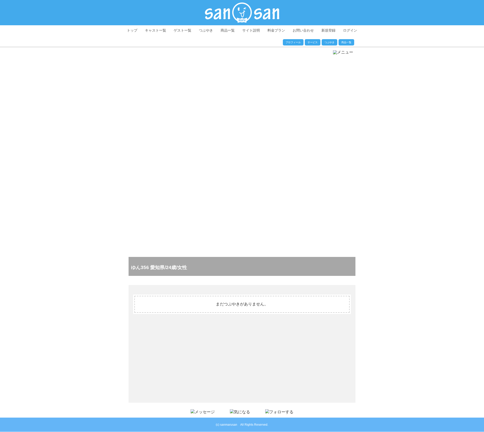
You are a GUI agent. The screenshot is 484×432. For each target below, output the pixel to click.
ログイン (350, 30)
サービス (313, 42)
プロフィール (293, 42)
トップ (132, 30)
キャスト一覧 (155, 30)
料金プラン (276, 30)
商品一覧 (228, 30)
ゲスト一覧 (182, 30)
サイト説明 (251, 30)
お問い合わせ (303, 30)
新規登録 (328, 30)
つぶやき (206, 30)
